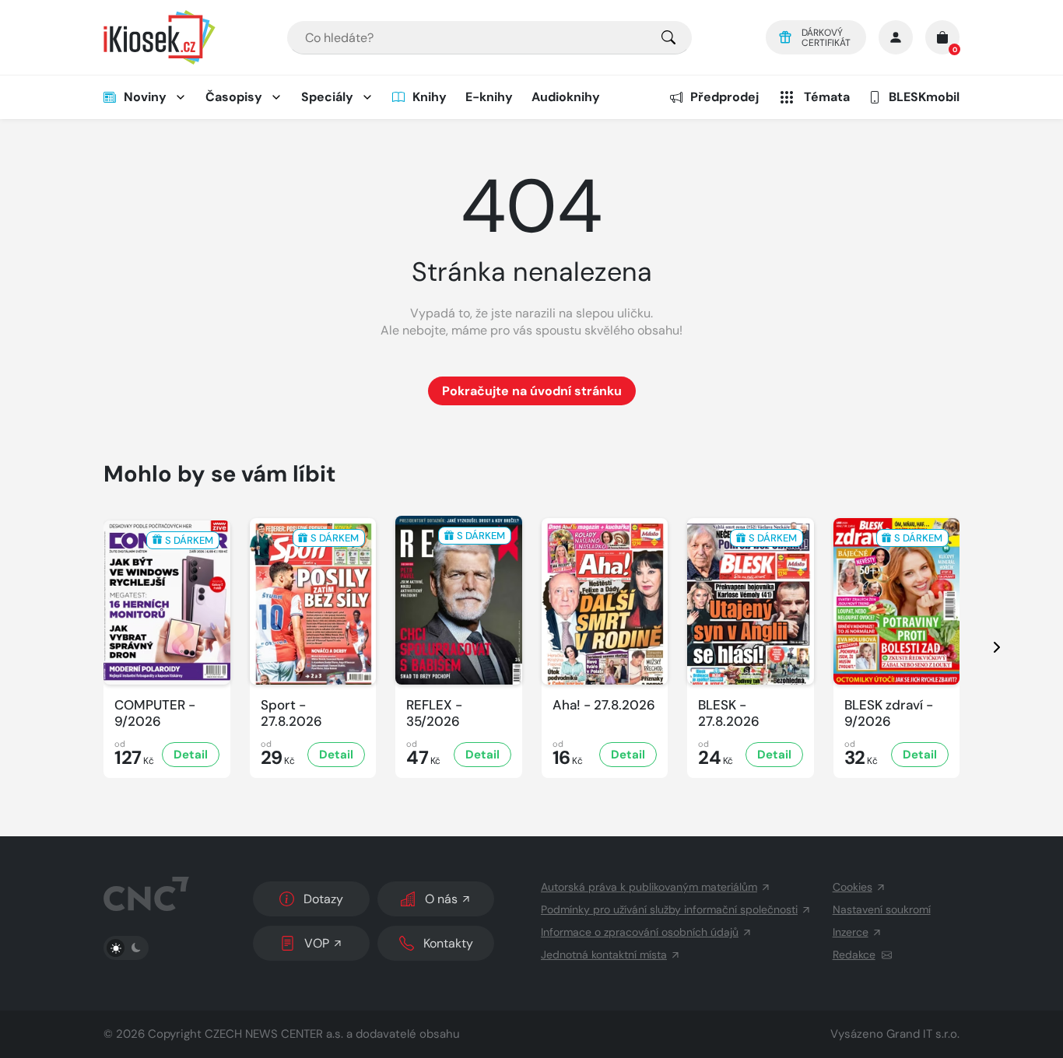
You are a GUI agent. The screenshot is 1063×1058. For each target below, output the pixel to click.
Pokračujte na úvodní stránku (532, 391)
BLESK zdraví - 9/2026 (888, 713)
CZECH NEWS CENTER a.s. (274, 1034)
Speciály (327, 97)
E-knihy (489, 97)
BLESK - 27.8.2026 (729, 713)
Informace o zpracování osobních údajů (639, 932)
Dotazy (323, 899)
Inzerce (850, 932)
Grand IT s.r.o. (923, 1034)
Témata (827, 97)
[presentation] (983, 647)
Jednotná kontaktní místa (604, 955)
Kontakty (448, 943)
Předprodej (724, 97)
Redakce (854, 955)
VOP (316, 943)
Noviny (145, 97)
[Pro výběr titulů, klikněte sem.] (668, 37)
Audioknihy (566, 97)
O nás (441, 899)
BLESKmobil (924, 97)
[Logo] (159, 37)
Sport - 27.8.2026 (291, 713)
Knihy (429, 97)
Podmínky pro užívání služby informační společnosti (669, 909)
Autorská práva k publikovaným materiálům (649, 887)
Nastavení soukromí (882, 909)
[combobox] (489, 37)
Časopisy (233, 97)
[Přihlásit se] (896, 37)
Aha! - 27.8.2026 (604, 705)
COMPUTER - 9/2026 (154, 713)
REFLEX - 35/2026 (434, 713)
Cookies (852, 887)
